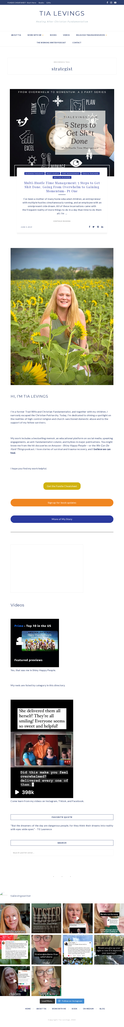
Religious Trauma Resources (90, 35)
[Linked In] (101, 227)
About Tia (16, 35)
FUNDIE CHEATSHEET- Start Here (22, 3)
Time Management (70, 173)
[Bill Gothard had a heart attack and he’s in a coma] (15, 981)
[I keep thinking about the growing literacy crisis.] (15, 950)
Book (74, 1009)
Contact (76, 43)
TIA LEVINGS (62, 13)
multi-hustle (53, 173)
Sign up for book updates (62, 502)
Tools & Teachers (90, 173)
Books (41, 3)
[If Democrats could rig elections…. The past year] (78, 950)
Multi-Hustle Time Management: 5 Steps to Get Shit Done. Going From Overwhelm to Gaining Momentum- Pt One (62, 187)
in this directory (56, 685)
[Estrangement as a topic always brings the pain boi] (15, 918)
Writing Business (62, 177)
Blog (102, 1009)
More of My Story (62, 519)
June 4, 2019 (26, 227)
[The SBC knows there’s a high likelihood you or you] (78, 918)
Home (28, 1009)
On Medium (88, 1009)
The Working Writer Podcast (51, 43)
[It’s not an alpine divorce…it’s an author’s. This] (46, 950)
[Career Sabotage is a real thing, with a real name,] (46, 981)
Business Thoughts (35, 173)
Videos (66, 35)
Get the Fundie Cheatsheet (62, 486)
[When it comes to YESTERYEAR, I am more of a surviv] (46, 918)
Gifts (48, 3)
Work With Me (35, 35)
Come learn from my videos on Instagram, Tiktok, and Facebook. (47, 801)
